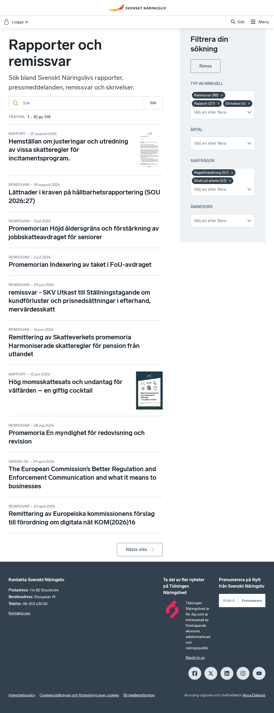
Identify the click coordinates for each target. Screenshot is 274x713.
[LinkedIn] (226, 673)
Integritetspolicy (22, 695)
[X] (210, 673)
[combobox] (218, 112)
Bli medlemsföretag (139, 695)
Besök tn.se (195, 657)
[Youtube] (259, 673)
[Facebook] (194, 673)
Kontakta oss (19, 613)
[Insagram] (243, 673)
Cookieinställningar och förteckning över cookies (79, 695)
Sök (153, 103)
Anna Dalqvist (254, 695)
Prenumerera (252, 601)
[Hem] (137, 8)
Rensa (205, 66)
